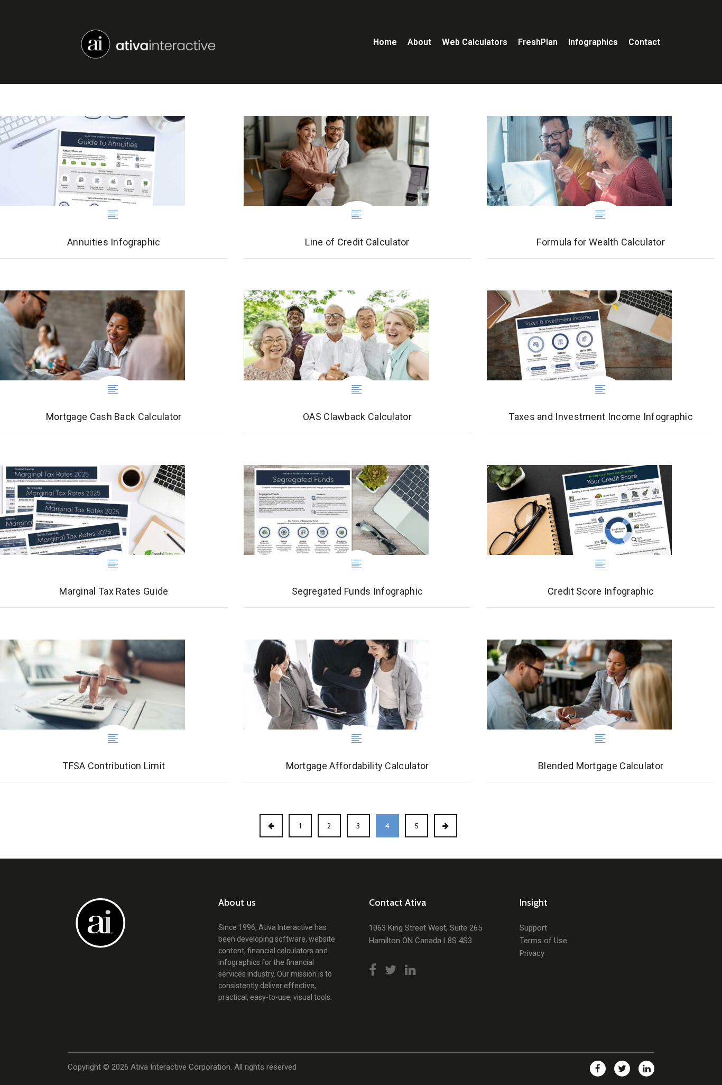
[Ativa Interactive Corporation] (98, 929)
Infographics (593, 42)
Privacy (532, 953)
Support (533, 928)
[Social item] (372, 970)
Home (385, 42)
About (419, 42)
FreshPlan (538, 42)
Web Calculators (474, 42)
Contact (644, 42)
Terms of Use (543, 940)
